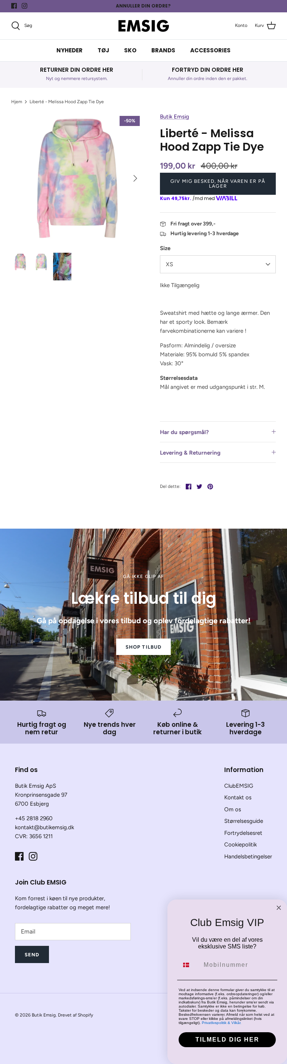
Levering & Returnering (190, 452)
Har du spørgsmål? (184, 432)
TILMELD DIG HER (227, 1039)
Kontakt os (237, 797)
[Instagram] (24, 6)
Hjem (16, 101)
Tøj (103, 50)
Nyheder (69, 50)
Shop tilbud (143, 647)
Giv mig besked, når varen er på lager (217, 183)
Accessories (210, 50)
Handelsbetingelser (248, 856)
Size (165, 248)
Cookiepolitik (240, 844)
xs (169, 264)
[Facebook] (14, 6)
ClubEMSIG (238, 785)
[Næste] (135, 178)
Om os (232, 809)
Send (32, 954)
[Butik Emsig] (143, 26)
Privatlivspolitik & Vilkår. (221, 1023)
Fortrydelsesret (243, 833)
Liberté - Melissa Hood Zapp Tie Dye (67, 101)
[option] (77, 178)
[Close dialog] (278, 907)
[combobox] (189, 965)
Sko (130, 50)
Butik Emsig (174, 116)
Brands (163, 50)
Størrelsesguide (243, 821)
